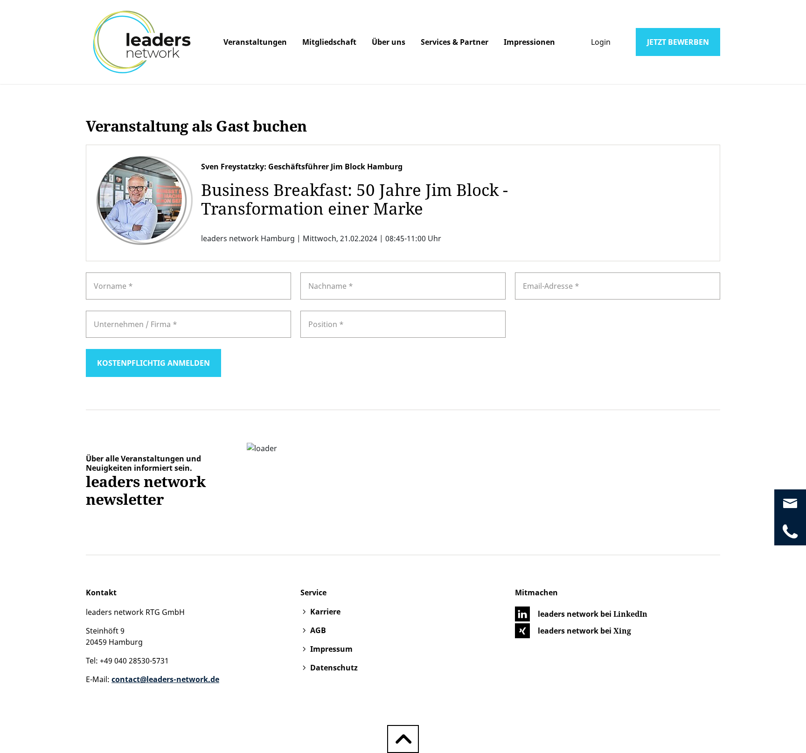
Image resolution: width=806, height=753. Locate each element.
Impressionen (529, 42)
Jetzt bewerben (678, 42)
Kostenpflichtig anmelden (153, 363)
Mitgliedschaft (329, 42)
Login (601, 42)
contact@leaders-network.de (165, 679)
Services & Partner (454, 42)
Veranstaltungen (255, 42)
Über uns (388, 42)
